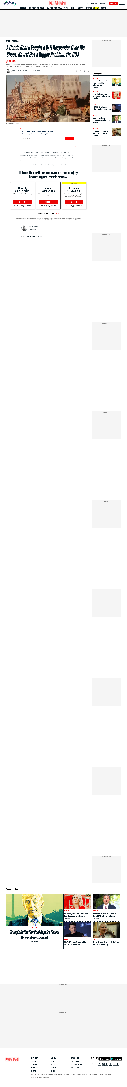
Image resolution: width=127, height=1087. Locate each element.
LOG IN (122, 3)
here (44, 236)
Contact (37, 1074)
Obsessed (53, 8)
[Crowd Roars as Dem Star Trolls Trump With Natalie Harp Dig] (116, 136)
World (53, 1064)
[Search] (125, 8)
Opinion (72, 8)
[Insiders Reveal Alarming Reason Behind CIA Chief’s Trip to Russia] (116, 123)
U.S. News (96, 8)
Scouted (103, 8)
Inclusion (82, 1074)
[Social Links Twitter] (103, 1064)
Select (22, 202)
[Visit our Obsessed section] (15, 3)
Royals (60, 8)
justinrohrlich (33, 229)
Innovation (88, 8)
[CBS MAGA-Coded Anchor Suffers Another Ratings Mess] (116, 112)
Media (47, 8)
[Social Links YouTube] (110, 1064)
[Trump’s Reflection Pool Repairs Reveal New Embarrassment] (116, 85)
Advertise (50, 1074)
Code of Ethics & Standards (71, 1074)
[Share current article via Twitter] (80, 71)
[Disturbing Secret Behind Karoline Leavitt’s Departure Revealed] (116, 98)
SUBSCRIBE (113, 3)
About (33, 1074)
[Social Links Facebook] (99, 1064)
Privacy (60, 1074)
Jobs (45, 1074)
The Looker (40, 8)
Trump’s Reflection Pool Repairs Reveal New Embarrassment (34, 934)
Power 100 (80, 8)
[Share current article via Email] (84, 71)
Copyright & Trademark (104, 1074)
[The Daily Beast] (58, 3)
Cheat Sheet (32, 8)
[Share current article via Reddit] (88, 71)
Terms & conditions (91, 1074)
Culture (53, 1068)
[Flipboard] (117, 1064)
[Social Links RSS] (114, 1064)
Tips (42, 1074)
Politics (66, 8)
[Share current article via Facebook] (76, 71)
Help (55, 1074)
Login (57, 213)
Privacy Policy (74, 220)
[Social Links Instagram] (106, 1064)
